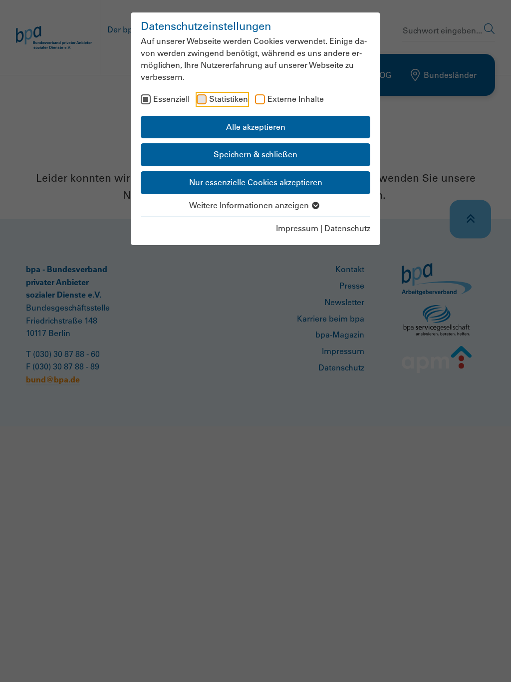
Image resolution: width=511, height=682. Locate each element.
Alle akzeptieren (255, 127)
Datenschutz (347, 228)
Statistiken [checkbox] (228, 99)
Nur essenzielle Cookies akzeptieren (255, 182)
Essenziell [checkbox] (171, 99)
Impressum (297, 228)
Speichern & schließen (255, 154)
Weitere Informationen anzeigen (250, 205)
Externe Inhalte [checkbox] (295, 99)
